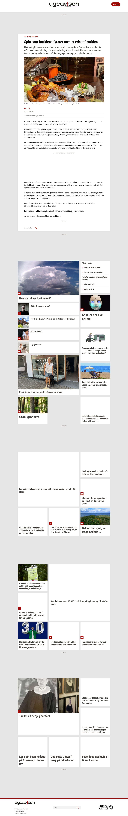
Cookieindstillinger (19, 811)
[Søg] (78, 807)
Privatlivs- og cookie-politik (21, 809)
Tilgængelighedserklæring (21, 813)
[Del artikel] (29, 108)
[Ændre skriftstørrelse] (25, 108)
